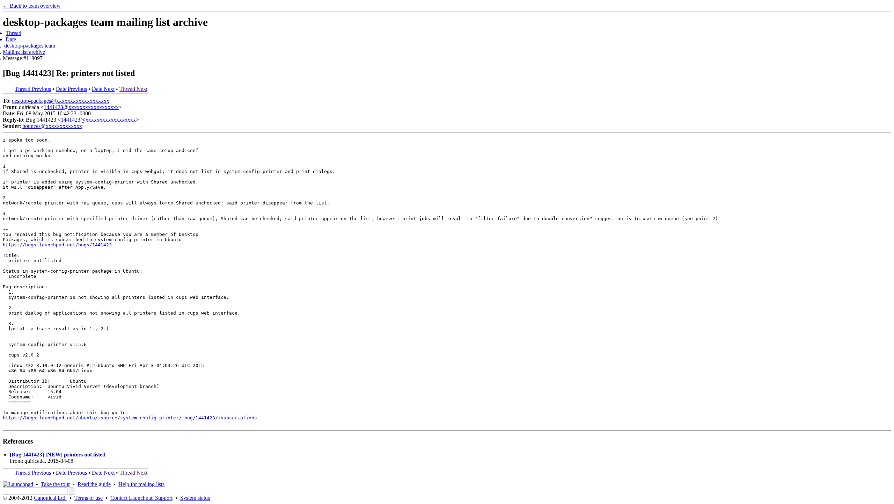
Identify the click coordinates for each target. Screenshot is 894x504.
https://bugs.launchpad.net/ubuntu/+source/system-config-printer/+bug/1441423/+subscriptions (130, 417)
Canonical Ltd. (50, 498)
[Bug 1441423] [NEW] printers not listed (57, 455)
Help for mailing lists (141, 484)
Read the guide (94, 484)
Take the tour (55, 484)
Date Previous (71, 89)
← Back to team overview (32, 6)
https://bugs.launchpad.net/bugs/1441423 (57, 244)
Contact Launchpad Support (141, 498)
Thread (13, 33)
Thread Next (133, 89)
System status (195, 498)
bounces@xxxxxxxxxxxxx (52, 126)
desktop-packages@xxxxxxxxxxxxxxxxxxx (60, 101)
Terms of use (88, 498)
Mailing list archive (24, 52)
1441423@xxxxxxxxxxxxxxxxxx (81, 107)
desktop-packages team (29, 46)
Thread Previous (33, 89)
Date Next (103, 89)
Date (11, 39)
